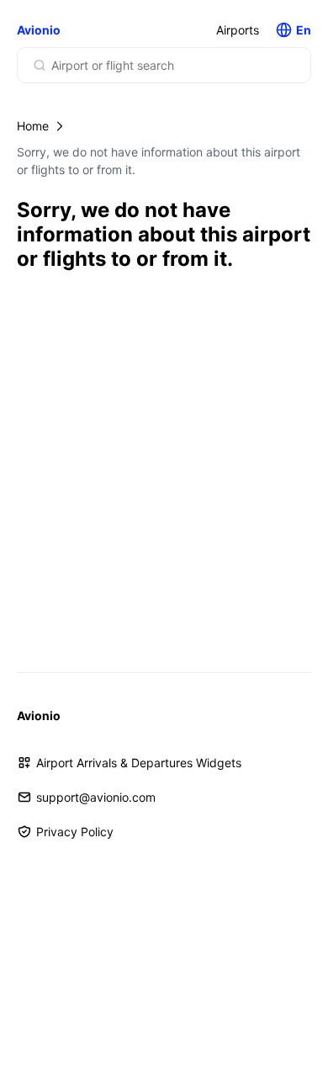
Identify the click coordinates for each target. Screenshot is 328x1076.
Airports (237, 30)
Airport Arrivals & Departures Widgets (138, 762)
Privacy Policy (75, 831)
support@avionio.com (96, 797)
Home (33, 126)
